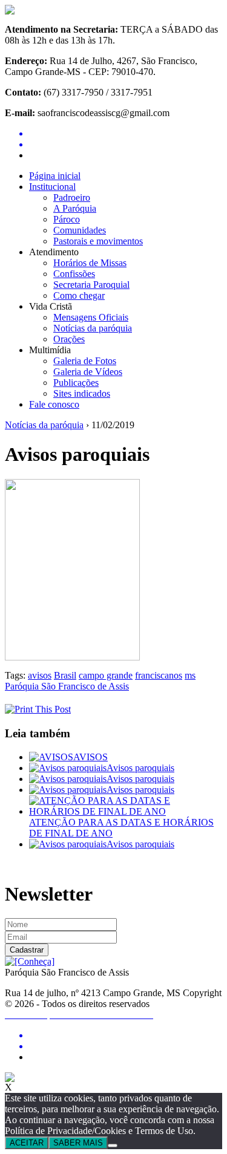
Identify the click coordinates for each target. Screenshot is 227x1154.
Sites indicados (81, 393)
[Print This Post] (38, 709)
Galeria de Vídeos (87, 372)
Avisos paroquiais (140, 768)
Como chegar (79, 295)
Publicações (76, 382)
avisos (39, 675)
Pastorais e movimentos (98, 241)
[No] (112, 1145)
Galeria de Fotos (84, 361)
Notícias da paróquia (92, 328)
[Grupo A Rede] (10, 1079)
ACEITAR (27, 1142)
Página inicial (55, 176)
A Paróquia (74, 208)
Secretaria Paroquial (91, 284)
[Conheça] (29, 961)
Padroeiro (71, 197)
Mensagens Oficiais (90, 317)
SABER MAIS (78, 1142)
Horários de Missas (90, 263)
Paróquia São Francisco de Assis (67, 686)
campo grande (106, 675)
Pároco (66, 219)
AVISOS (90, 757)
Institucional (52, 186)
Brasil (65, 675)
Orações (69, 339)
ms (190, 675)
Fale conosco (54, 404)
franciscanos (158, 675)
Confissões (74, 274)
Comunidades (79, 230)
